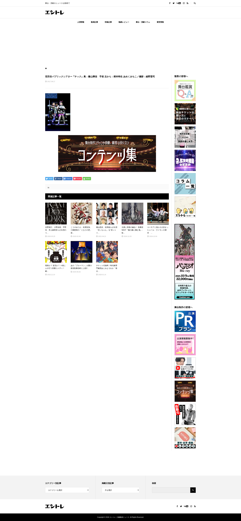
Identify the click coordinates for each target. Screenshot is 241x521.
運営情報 (160, 22)
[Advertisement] (120, 44)
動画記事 (94, 22)
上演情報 (80, 22)
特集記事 (108, 22)
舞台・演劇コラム (143, 22)
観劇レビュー (124, 22)
